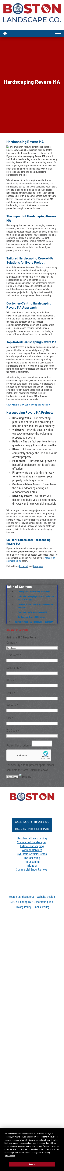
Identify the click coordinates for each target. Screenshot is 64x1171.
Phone (11, 680)
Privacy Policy (23, 910)
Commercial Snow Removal (32, 866)
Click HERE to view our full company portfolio (28, 404)
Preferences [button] (10, 1156)
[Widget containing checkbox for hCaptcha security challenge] (28, 755)
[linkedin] (26, 879)
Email (10, 693)
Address (12, 705)
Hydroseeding (32, 855)
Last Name (13, 667)
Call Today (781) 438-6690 (32, 821)
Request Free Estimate (32, 826)
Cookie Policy (41, 910)
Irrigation (32, 862)
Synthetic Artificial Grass (32, 851)
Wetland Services (32, 847)
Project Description (18, 745)
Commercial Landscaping (32, 839)
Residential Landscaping (32, 835)
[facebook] (20, 879)
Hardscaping (32, 859)
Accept (32, 1164)
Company (11, 642)
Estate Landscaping (32, 843)
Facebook (23, 566)
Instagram (38, 566)
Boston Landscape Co (22, 900)
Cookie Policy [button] (49, 1149)
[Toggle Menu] (58, 33)
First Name (13, 655)
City (9, 718)
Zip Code (12, 730)
